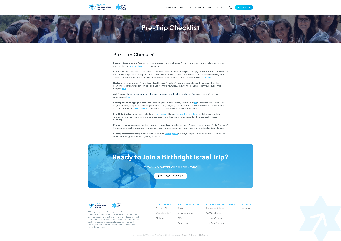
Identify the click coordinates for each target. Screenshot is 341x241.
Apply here (206, 77)
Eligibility (160, 218)
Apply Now (244, 7)
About (220, 7)
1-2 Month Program (214, 218)
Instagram (246, 208)
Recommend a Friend (215, 208)
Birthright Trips (175, 7)
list (195, 102)
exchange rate (171, 133)
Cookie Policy (201, 235)
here (124, 88)
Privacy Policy (188, 235)
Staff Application (214, 213)
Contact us (183, 223)
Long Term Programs (215, 223)
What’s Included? (163, 213)
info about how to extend (185, 114)
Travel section (135, 66)
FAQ (180, 218)
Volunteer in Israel (200, 7)
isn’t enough (162, 114)
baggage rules (142, 108)
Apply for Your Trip (170, 176)
